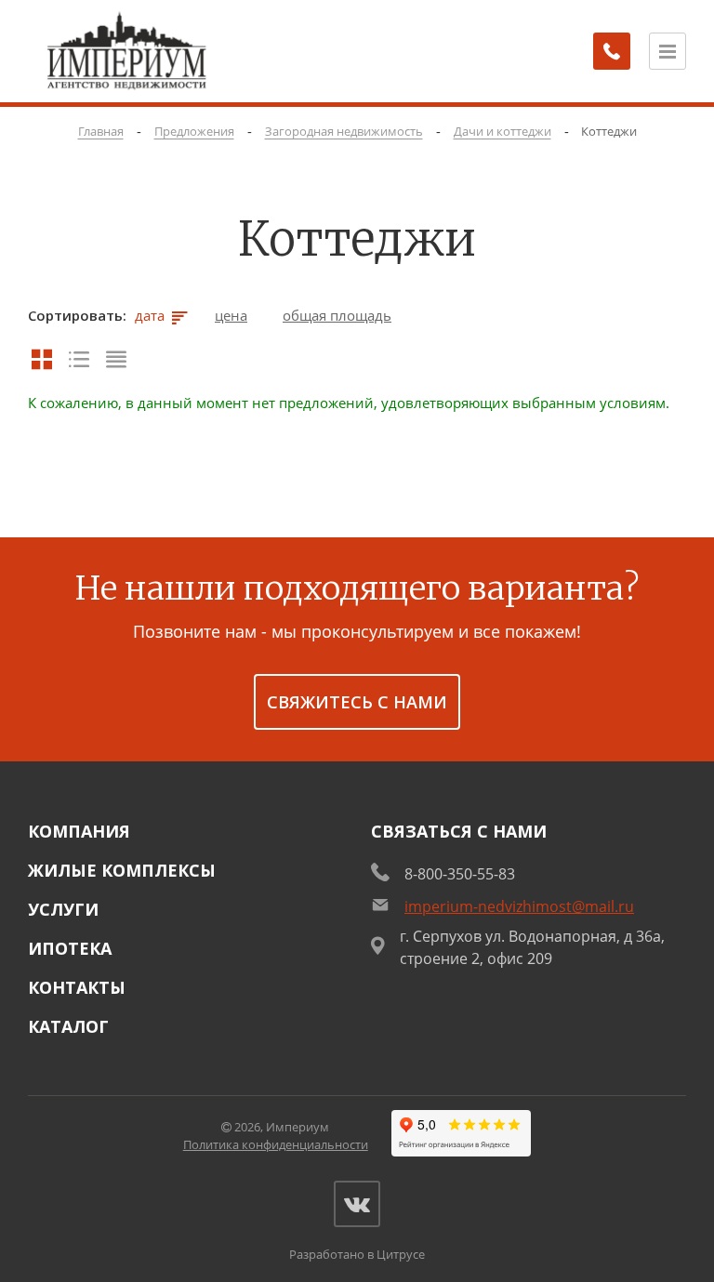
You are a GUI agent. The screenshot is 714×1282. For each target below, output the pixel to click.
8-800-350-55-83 (459, 874)
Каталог (68, 1026)
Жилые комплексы (122, 870)
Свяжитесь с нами (357, 702)
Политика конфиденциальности (275, 1144)
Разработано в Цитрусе (357, 1254)
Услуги (63, 909)
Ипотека (70, 948)
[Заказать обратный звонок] (611, 51)
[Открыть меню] (667, 51)
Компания (79, 831)
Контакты (77, 987)
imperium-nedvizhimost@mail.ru (519, 906)
